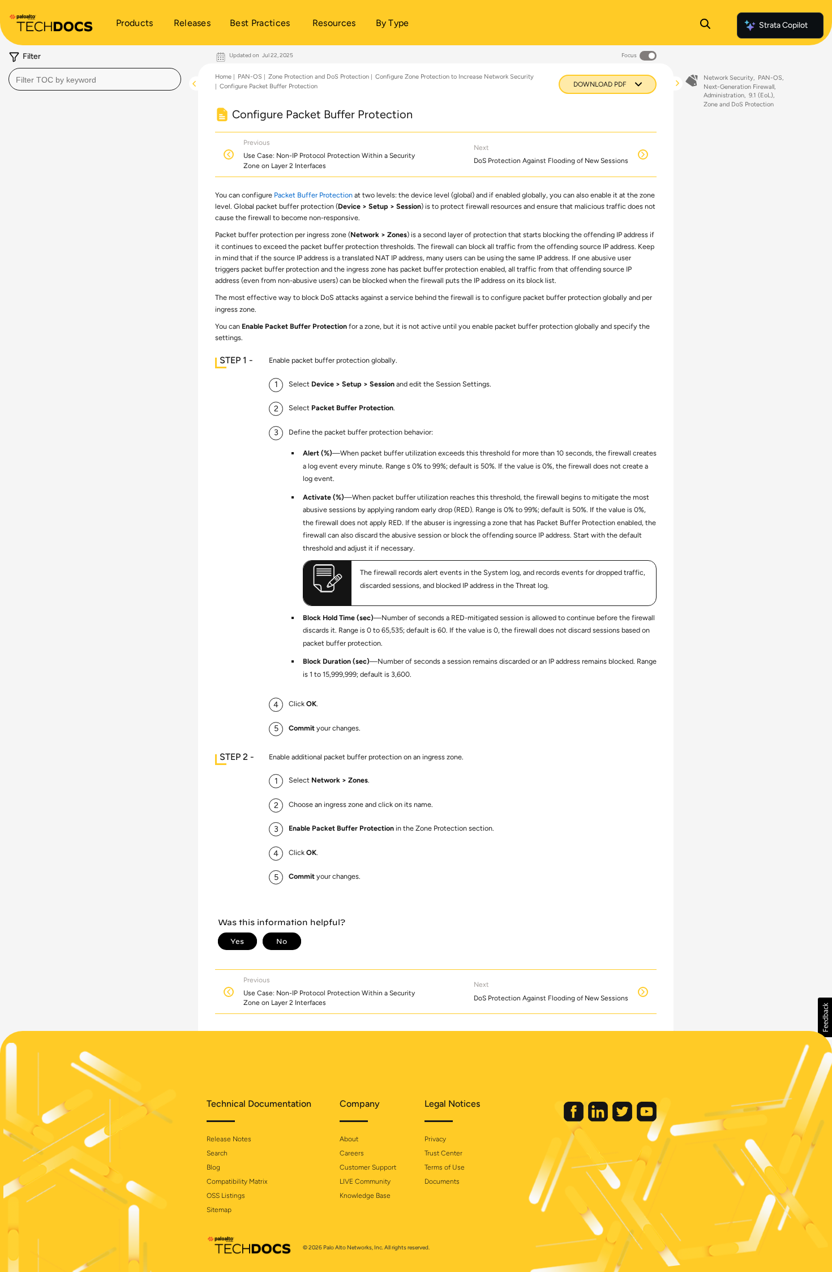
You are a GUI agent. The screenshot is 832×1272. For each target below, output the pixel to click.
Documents (442, 1181)
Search (217, 1153)
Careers (352, 1153)
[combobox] (94, 79)
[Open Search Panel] (705, 25)
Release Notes (229, 1139)
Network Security (728, 77)
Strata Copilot (783, 25)
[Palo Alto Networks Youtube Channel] (647, 1119)
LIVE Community (365, 1181)
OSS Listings (226, 1196)
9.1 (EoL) (761, 95)
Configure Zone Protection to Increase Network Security (454, 76)
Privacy (435, 1139)
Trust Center (443, 1153)
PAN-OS (250, 76)
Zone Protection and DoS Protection (318, 76)
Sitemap (219, 1210)
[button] (825, 1017)
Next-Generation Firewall (739, 87)
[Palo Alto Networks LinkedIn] (599, 1119)
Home (223, 76)
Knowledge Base (365, 1196)
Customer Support (368, 1167)
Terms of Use (444, 1167)
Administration (724, 95)
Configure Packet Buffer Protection (269, 86)
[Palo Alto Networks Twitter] (623, 1119)
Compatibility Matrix (237, 1181)
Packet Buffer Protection (313, 195)
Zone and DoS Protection (739, 104)
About (349, 1139)
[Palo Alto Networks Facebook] (574, 1119)
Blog (213, 1167)
